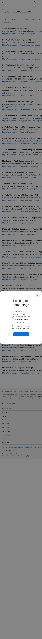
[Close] (37, 295)
